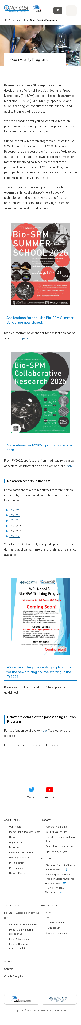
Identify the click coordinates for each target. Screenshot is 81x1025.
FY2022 (14, 520)
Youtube (49, 797)
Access (8, 961)
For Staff (21, 915)
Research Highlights (56, 933)
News (48, 912)
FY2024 (14, 510)
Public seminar (56, 922)
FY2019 (14, 536)
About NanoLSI (13, 819)
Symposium (54, 928)
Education (46, 858)
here (70, 466)
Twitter (31, 797)
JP (57, 10)
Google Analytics (13, 976)
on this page (21, 338)
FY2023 (14, 515)
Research (46, 819)
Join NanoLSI (12, 905)
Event (48, 917)
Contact (8, 968)
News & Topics (49, 905)
